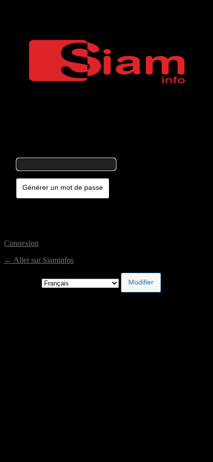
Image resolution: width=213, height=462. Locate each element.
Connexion (21, 243)
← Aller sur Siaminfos (39, 260)
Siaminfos (107, 61)
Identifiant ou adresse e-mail (60, 153)
